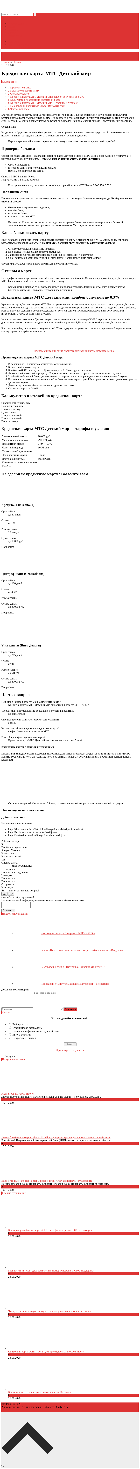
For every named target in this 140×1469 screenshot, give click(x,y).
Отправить (8, 910)
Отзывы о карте (18, 93)
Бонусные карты (17, 23)
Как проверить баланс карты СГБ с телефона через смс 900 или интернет (51, 1230)
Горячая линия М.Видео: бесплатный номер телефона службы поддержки (51, 1270)
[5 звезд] (11, 866)
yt (5, 17)
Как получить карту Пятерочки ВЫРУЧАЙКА (68, 933)
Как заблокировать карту (23, 90)
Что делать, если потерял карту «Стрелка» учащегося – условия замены (50, 1311)
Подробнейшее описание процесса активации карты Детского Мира (74, 350)
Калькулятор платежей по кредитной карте (34, 99)
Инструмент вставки (20, 44)
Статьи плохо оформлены (27, 1027)
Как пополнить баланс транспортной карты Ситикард (39, 1392)
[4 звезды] (9, 866)
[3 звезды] (6, 866)
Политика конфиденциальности (40, 1403)
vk (14, 17)
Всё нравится (20, 1024)
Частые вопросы (18, 109)
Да (4, 894)
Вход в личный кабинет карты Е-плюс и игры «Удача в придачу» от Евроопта (46, 1180)
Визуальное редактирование (24, 47)
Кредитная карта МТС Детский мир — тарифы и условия (43, 102)
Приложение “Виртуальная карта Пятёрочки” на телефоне (75, 983)
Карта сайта (103, 1403)
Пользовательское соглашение (77, 1403)
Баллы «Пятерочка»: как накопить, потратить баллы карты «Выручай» (82, 950)
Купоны (13, 29)
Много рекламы (21, 1034)
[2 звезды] (4, 866)
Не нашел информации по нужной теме (35, 1031)
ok (2, 17)
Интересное (15, 35)
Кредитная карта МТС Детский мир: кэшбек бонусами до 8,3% (46, 96)
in (12, 17)
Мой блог (13, 41)
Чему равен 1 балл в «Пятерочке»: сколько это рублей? (72, 966)
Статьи (12, 32)
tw (9, 17)
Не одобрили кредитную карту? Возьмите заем (36, 105)
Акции (12, 26)
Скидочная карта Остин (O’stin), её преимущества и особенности (46, 1351)
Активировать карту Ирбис (17, 1093)
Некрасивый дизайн (24, 1038)
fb (7, 17)
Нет (11, 894)
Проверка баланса (19, 87)
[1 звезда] (2, 866)
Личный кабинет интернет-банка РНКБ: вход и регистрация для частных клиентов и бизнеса (55, 1137)
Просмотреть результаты (70, 1050)
